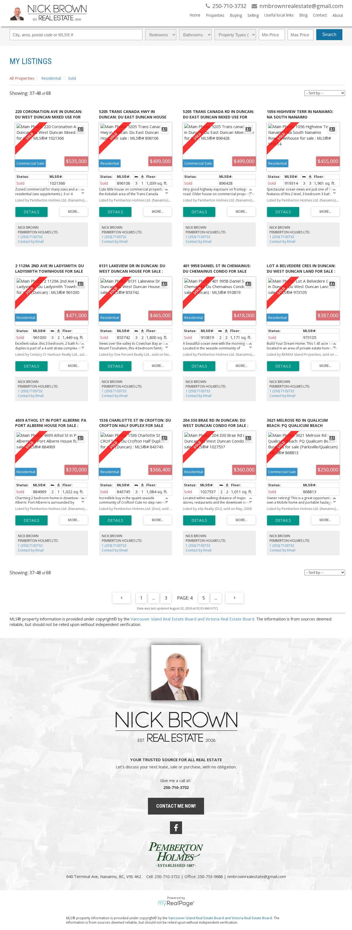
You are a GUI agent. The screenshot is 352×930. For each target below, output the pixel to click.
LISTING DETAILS (31, 212)
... (153, 598)
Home (194, 15)
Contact (320, 15)
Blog (303, 15)
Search (329, 34)
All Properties (22, 78)
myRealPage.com (176, 903)
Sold (72, 78)
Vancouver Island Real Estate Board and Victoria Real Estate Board (192, 619)
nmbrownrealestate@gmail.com (256, 876)
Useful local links (279, 15)
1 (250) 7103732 (30, 236)
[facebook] (176, 827)
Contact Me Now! (176, 806)
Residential (51, 78)
